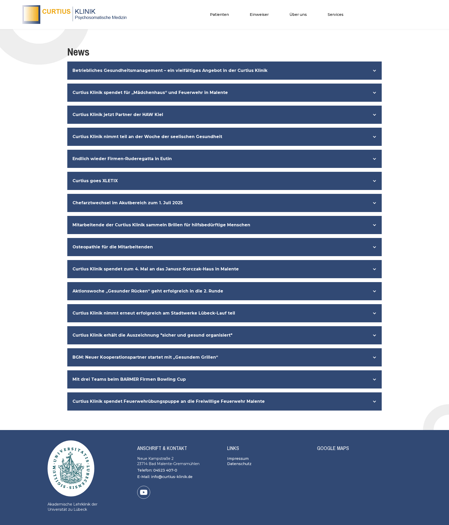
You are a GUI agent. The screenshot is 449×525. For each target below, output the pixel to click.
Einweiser (259, 14)
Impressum (238, 458)
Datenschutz (239, 463)
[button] (219, 14)
